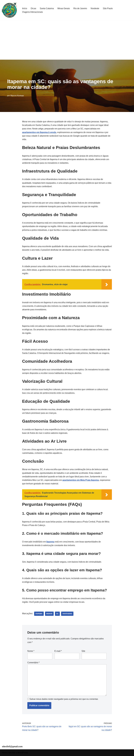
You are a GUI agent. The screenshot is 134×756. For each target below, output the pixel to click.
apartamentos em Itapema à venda (39, 132)
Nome (30, 651)
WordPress (23, 753)
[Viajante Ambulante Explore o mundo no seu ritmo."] (10, 10)
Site (83, 651)
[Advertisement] (67, 40)
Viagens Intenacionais (32, 12)
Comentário (33, 662)
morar (49, 614)
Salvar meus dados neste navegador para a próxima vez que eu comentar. (64, 699)
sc (57, 614)
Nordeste (95, 8)
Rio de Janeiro (80, 8)
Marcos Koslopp (17, 95)
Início (24, 8)
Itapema (50, 542)
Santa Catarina (47, 8)
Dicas (33, 8)
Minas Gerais (63, 8)
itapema (38, 614)
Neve (4, 753)
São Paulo (108, 8)
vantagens (67, 614)
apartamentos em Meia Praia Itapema (80, 480)
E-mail (58, 651)
